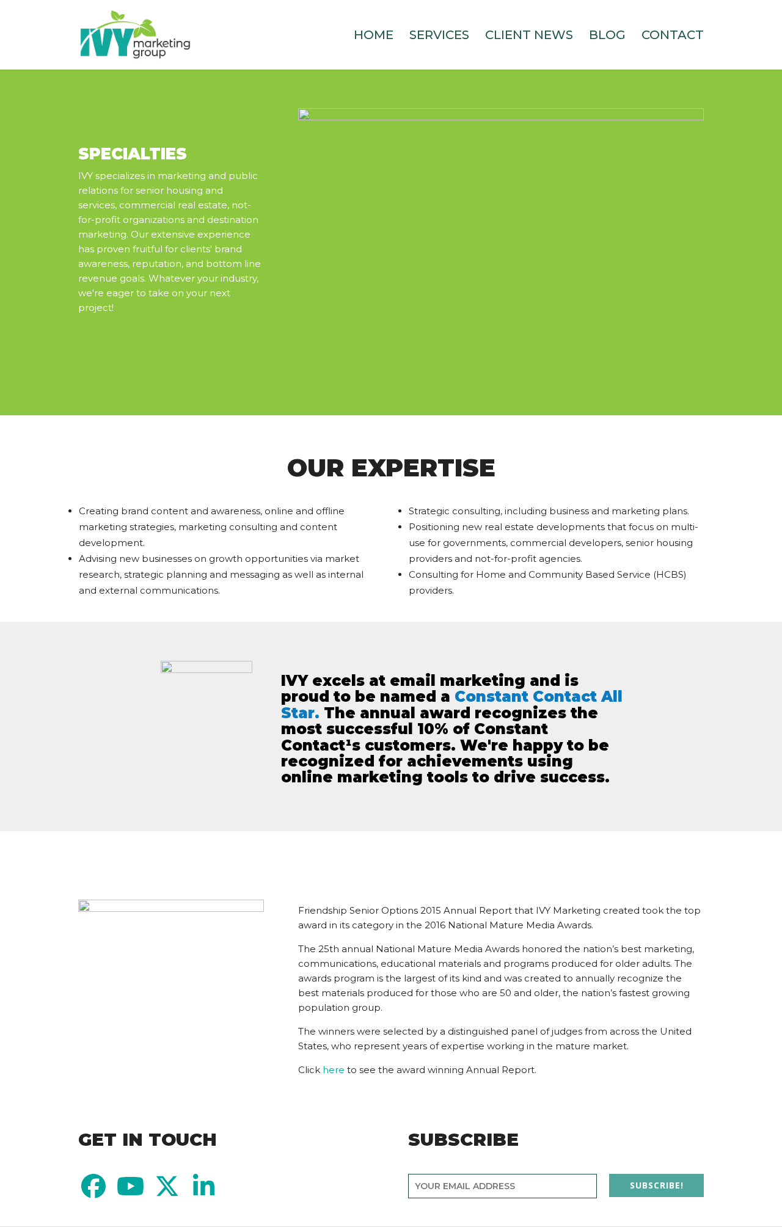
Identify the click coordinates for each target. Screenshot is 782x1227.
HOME (373, 36)
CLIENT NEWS (529, 36)
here (334, 1070)
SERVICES (439, 36)
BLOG (607, 36)
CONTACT (672, 36)
